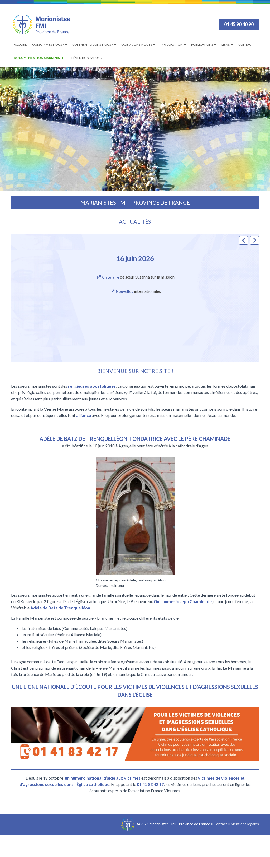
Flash (95, 277)
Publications (202, 45)
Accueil (20, 45)
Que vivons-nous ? (137, 45)
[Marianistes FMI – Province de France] (41, 24)
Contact (245, 45)
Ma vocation (172, 45)
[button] (254, 240)
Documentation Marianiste (39, 58)
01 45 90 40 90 (239, 24)
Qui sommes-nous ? (48, 45)
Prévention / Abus (85, 58)
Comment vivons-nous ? (92, 45)
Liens (225, 45)
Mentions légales (245, 824)
